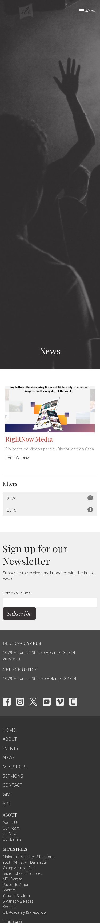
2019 (49, 510)
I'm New (9, 833)
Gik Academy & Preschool (25, 912)
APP (7, 803)
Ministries (14, 767)
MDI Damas (13, 878)
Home (9, 730)
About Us (11, 822)
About (10, 739)
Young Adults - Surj (19, 867)
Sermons (13, 776)
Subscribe (19, 613)
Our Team (11, 828)
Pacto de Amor (16, 884)
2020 (49, 498)
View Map (11, 658)
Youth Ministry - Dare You (24, 862)
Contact (12, 785)
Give (7, 794)
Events (10, 748)
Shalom (9, 890)
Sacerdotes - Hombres (22, 873)
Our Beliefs (12, 839)
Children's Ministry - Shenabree (29, 856)
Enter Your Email (17, 592)
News (9, 757)
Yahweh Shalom (16, 895)
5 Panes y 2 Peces (18, 901)
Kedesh (9, 906)
